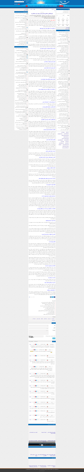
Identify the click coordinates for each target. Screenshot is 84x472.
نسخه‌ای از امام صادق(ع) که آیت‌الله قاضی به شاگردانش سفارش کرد (21, 51)
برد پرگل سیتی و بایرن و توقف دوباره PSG (63, 120)
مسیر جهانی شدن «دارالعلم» (23, 58)
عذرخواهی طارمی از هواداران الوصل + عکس (63, 94)
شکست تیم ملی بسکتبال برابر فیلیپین (64, 50)
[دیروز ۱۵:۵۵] (33, 467)
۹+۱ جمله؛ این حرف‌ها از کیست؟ (23, 43)
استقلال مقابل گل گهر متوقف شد (51, 317)
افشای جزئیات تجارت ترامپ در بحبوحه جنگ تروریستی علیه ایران (21, 116)
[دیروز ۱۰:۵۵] (33, 441)
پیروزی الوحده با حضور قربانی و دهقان (63, 34)
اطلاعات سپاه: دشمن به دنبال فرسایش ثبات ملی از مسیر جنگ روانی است (21, 67)
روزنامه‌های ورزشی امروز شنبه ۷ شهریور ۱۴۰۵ (62, 118)
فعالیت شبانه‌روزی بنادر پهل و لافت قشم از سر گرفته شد (21, 113)
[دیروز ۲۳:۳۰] (51, 467)
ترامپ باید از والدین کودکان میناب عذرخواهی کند (21, 76)
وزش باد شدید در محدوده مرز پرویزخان (22, 95)
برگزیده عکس (53, 463)
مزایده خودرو (67, 143)
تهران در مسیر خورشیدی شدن (33, 436)
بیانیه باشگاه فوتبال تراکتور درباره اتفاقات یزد (63, 45)
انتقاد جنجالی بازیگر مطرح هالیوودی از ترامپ (21, 72)
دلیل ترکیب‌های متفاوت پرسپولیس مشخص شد (62, 104)
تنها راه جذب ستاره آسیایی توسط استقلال (50, 308)
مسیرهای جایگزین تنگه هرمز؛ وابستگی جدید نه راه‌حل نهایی (21, 16)
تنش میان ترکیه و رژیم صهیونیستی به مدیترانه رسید (21, 62)
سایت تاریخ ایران (60, 133)
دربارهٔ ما (15, 0)
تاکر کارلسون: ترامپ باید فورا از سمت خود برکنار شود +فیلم (21, 23)
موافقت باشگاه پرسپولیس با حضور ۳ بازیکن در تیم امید (63, 40)
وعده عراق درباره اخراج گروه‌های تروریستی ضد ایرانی (21, 39)
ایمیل (54, 331)
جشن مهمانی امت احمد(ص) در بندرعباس (22, 54)
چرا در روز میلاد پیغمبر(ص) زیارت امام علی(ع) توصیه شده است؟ (21, 110)
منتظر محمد (53, 322)
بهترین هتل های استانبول (65, 135)
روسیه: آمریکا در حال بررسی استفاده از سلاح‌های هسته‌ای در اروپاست (21, 18)
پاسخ (30, 348)
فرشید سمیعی (38, 322)
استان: (68, 15)
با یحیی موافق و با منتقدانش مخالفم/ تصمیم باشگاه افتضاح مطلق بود (46, 314)
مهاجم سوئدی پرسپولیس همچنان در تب (50, 312)
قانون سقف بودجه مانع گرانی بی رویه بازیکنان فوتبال (48, 307)
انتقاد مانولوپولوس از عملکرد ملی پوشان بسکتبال (62, 46)
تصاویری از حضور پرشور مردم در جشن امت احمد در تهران (21, 108)
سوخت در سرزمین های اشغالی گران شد (22, 93)
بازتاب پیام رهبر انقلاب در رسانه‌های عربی (22, 26)
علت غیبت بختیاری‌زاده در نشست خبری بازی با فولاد (63, 124)
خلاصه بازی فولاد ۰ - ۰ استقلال (64, 126)
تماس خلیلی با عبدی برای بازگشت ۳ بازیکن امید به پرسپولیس (63, 53)
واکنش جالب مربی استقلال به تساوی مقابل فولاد (62, 121)
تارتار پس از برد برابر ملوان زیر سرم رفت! (63, 68)
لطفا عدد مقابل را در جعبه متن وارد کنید (50, 340)
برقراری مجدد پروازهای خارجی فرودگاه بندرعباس (51, 437)
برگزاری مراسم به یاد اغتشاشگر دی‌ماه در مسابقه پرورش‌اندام (63, 60)
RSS (24, 0)
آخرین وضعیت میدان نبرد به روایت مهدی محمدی (21, 42)
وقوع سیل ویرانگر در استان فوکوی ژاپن (22, 128)
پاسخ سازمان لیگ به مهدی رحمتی (64, 98)
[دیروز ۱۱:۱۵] (42, 441)
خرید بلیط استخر (61, 143)
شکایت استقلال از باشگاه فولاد (64, 63)
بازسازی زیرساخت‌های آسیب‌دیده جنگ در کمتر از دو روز (21, 64)
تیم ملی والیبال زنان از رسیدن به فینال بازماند (63, 90)
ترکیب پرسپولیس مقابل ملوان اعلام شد (63, 89)
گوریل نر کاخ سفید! (24, 27)
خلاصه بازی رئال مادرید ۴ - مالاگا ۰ (64, 42)
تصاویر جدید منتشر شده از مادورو (23, 37)
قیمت (68, 9)
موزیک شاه (63, 132)
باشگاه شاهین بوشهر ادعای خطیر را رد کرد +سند (49, 311)
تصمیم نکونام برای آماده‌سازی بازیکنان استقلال (49, 318)
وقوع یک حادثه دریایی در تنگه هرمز (22, 94)
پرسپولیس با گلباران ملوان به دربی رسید (63, 74)
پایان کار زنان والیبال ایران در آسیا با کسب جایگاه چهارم (63, 58)
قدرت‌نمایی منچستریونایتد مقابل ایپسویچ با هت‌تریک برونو (63, 33)
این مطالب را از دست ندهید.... (51, 428)
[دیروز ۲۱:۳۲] (51, 456)
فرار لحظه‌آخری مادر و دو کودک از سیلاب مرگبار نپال (21, 14)
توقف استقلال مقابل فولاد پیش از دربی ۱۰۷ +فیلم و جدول (63, 128)
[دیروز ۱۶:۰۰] (42, 467)
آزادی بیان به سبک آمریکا (24, 119)
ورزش (54, 10)
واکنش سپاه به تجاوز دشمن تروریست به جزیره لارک (21, 49)
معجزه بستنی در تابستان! (24, 19)
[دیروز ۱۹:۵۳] (51, 433)
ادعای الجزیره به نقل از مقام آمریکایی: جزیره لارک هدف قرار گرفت (21, 53)
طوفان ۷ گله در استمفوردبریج (64, 47)
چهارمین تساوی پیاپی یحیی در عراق (64, 38)
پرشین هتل (67, 141)
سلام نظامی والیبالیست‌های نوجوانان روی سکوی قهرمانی (63, 80)
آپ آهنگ (67, 132)
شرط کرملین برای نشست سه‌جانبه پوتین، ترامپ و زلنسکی (21, 81)
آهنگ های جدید (66, 140)
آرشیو (21, 0)
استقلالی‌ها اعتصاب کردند (51, 316)
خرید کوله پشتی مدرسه (65, 147)
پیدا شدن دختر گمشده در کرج (23, 21)
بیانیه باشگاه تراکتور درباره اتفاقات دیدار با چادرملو (62, 55)
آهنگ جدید (62, 141)
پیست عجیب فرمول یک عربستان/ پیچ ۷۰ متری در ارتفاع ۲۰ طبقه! (63, 100)
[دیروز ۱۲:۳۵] (33, 433)
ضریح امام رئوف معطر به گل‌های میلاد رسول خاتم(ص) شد (21, 121)
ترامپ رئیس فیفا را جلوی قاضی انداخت (63, 103)
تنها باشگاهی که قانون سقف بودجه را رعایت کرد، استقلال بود (42, 13)
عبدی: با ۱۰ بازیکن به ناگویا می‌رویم (64, 51)
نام (54, 329)
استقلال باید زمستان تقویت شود (64, 66)
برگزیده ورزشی (53, 451)
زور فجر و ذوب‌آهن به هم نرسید (64, 75)
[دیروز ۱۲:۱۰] (51, 441)
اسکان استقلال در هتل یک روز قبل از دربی (63, 61)
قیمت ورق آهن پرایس (66, 144)
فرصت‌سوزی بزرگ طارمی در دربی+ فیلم (63, 117)
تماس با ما (19, 0)
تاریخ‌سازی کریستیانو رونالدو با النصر (64, 108)
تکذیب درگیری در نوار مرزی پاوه (23, 86)
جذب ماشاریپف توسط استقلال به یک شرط (49, 313)
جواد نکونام (45, 322)
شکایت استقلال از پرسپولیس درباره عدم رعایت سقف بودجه (47, 310)
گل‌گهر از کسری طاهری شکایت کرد (64, 119)
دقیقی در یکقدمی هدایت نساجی (64, 129)
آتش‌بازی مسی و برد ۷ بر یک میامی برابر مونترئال (62, 64)
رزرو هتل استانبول (66, 136)
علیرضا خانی (34, 322)
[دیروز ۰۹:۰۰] (42, 449)
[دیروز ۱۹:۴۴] (42, 456)
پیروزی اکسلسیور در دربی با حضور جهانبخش (63, 81)
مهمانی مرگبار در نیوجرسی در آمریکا (22, 90)
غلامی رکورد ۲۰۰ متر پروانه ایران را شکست (63, 93)
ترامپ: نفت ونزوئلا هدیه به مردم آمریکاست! (21, 126)
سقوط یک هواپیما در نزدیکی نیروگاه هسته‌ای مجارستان (21, 31)
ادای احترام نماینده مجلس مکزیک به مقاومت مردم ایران (21, 25)
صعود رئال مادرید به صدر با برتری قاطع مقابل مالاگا (63, 44)
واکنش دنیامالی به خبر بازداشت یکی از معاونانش (62, 72)
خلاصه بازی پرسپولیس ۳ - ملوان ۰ (64, 73)
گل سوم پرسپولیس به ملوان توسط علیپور (63, 78)
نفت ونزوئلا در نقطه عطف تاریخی (23, 99)
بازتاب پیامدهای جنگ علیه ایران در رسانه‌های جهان (21, 71)
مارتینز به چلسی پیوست (65, 62)
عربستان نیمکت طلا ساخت (65, 96)
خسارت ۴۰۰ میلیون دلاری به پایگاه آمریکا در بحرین (21, 78)
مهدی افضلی (53, 324)
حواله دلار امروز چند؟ (65, 10)
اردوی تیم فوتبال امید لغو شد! (64, 35)
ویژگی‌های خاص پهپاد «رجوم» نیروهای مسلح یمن (21, 104)
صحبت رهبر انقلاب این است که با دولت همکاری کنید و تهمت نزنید (21, 101)
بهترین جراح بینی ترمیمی (65, 138)
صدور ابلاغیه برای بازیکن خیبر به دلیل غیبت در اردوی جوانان (63, 102)
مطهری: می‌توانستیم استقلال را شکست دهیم (63, 125)
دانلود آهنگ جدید (66, 133)
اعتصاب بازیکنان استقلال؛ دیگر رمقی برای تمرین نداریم (48, 306)
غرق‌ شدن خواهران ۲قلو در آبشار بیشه (22, 44)
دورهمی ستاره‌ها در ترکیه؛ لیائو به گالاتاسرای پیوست (63, 88)
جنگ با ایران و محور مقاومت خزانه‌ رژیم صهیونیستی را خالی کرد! (22, 56)
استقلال (42, 322)
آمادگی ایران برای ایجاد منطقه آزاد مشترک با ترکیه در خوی (21, 29)
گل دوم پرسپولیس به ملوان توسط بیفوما (63, 83)
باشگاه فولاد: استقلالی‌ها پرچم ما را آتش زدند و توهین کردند (63, 37)
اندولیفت (60, 144)
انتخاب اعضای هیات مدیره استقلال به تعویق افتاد (62, 95)
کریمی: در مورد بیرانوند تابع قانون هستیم (63, 110)
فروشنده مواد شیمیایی (66, 146)
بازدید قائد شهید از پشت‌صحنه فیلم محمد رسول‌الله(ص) (47, 449)
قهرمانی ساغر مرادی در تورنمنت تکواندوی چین (62, 54)
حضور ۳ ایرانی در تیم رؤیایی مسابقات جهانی (63, 82)
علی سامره (49, 322)
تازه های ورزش (67, 30)
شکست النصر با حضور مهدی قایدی (64, 67)
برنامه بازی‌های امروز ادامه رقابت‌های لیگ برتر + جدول (63, 112)
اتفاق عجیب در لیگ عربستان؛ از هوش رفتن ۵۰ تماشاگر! (63, 106)
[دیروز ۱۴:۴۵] (42, 433)
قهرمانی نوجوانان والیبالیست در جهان (64, 86)
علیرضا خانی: (42, 12)
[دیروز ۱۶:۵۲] (33, 456)
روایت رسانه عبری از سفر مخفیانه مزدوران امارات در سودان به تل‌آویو (21, 123)
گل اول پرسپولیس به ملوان (65, 85)
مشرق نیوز (62, 2)
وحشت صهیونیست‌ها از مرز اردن (23, 98)
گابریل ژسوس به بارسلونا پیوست (23, 36)
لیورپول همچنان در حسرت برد (64, 92)
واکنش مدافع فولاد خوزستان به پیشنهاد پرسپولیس (64, 115)
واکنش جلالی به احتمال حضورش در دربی (63, 69)
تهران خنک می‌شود (43, 436)
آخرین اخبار (25, 46)
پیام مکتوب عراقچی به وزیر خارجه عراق (22, 97)
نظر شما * (53, 334)
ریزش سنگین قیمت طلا (65, 12)
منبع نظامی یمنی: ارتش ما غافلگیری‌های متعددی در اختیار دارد (21, 92)
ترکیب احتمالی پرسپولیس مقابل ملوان (63, 113)
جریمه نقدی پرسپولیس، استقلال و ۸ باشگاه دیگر (62, 109)
